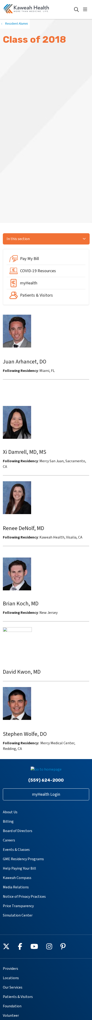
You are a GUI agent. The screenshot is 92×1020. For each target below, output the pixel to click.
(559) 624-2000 (46, 780)
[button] (86, 9)
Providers (10, 968)
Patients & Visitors (18, 996)
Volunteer (11, 1015)
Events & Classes (16, 849)
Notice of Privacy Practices (24, 896)
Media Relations (16, 887)
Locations (11, 978)
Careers (9, 840)
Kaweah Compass (17, 877)
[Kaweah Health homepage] (38, 9)
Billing (8, 821)
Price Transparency (18, 906)
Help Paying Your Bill (19, 868)
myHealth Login (46, 794)
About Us (10, 812)
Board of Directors (17, 830)
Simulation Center (18, 915)
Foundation (12, 1006)
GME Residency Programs (23, 859)
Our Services (12, 987)
